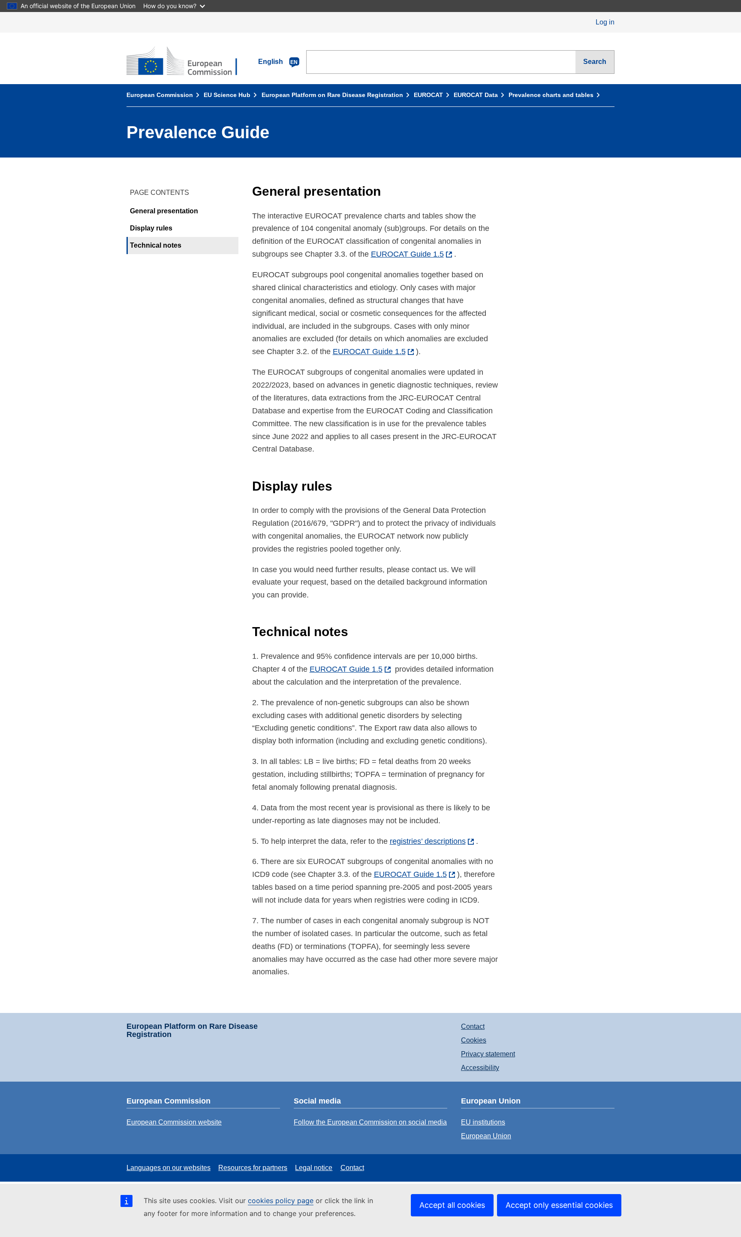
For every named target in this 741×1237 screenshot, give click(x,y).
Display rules (151, 228)
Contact (473, 1026)
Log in (605, 22)
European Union (486, 1136)
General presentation (164, 211)
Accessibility (480, 1067)
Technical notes (155, 245)
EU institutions (483, 1122)
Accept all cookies (452, 1205)
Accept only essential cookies (559, 1205)
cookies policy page (280, 1200)
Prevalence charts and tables (551, 94)
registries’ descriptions (428, 841)
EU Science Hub (227, 94)
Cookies (473, 1040)
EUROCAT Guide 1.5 (407, 254)
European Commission (160, 94)
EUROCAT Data (476, 94)
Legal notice (313, 1167)
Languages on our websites (169, 1167)
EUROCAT (428, 94)
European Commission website (174, 1122)
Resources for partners (252, 1167)
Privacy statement (488, 1054)
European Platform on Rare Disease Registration (332, 94)
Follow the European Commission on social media (370, 1122)
